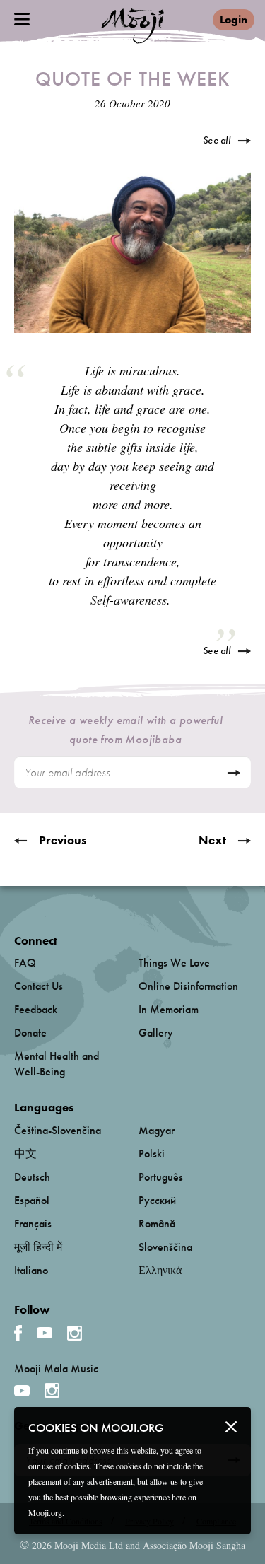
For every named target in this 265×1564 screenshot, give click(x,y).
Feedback (35, 1009)
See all (216, 140)
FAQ (25, 962)
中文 (25, 1153)
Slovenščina (165, 1246)
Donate (30, 1032)
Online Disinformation (188, 986)
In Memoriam (169, 1009)
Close (231, 1426)
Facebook (18, 1333)
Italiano (31, 1270)
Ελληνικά (160, 1270)
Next (212, 840)
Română (157, 1223)
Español (31, 1200)
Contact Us (38, 986)
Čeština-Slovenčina (57, 1130)
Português (161, 1176)
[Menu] (22, 19)
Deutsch (32, 1176)
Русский (157, 1200)
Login (233, 19)
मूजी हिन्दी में (38, 1246)
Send (233, 773)
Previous (62, 840)
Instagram (74, 1333)
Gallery (156, 1032)
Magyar (157, 1130)
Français (33, 1223)
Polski (152, 1153)
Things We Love (174, 962)
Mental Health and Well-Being (56, 1064)
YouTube (44, 1332)
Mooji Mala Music (56, 1368)
